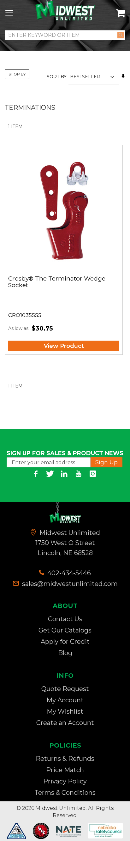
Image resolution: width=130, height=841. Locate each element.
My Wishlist (65, 711)
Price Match (65, 770)
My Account (65, 700)
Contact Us (65, 619)
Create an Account (65, 723)
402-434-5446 (68, 573)
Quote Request (65, 689)
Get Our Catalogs (65, 630)
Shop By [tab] (17, 74)
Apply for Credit (65, 641)
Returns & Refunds (65, 758)
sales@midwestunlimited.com (70, 584)
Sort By (57, 77)
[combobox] (65, 35)
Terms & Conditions (65, 792)
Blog (65, 653)
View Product (64, 346)
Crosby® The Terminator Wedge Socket (56, 282)
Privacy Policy (65, 781)
